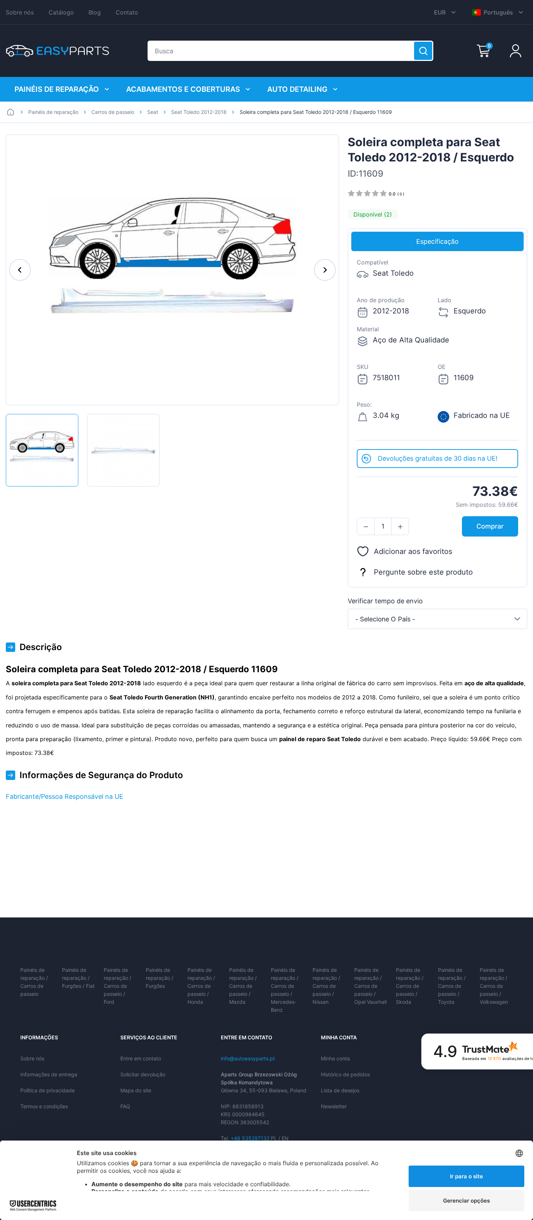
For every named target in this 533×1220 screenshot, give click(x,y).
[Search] (423, 51)
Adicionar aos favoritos (413, 551)
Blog (94, 12)
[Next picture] (325, 270)
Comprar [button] (490, 526)
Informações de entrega (48, 1074)
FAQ (125, 1106)
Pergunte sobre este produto (423, 572)
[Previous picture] (20, 270)
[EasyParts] (57, 51)
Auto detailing (297, 89)
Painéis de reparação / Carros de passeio (34, 982)
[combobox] (437, 619)
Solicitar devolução (142, 1074)
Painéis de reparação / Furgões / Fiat (78, 978)
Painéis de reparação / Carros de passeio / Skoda (409, 986)
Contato (127, 12)
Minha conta (335, 1058)
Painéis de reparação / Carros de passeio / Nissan (326, 986)
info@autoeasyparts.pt (248, 1058)
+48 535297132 (250, 1138)
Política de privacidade (47, 1090)
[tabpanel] (437, 350)
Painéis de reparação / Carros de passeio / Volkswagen (494, 986)
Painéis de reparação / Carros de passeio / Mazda (243, 986)
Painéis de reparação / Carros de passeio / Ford (117, 986)
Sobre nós (20, 12)
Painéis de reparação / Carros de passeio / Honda (201, 986)
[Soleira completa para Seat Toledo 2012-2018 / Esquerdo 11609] (42, 450)
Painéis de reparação (57, 89)
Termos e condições (44, 1106)
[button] (365, 526)
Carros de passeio (112, 112)
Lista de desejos (340, 1090)
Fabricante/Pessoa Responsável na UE (64, 796)
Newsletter (334, 1106)
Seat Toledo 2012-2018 (199, 112)
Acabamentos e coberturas (183, 89)
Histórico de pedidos (345, 1074)
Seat (152, 112)
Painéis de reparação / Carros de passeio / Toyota (452, 986)
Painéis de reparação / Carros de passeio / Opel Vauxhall (370, 986)
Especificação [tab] (437, 241)
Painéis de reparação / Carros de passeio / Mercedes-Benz (284, 990)
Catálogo (61, 12)
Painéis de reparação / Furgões (159, 978)
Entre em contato (140, 1058)
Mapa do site (135, 1090)
